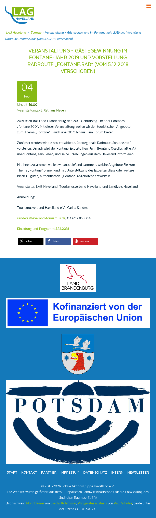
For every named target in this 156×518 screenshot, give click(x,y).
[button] (30, 241)
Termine (36, 32)
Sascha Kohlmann (63, 503)
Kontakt (29, 473)
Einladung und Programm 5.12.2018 (43, 229)
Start (12, 473)
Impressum (70, 473)
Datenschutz (95, 473)
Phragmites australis (92, 503)
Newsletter (138, 473)
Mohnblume (35, 503)
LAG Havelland (16, 32)
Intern (117, 473)
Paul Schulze (123, 503)
